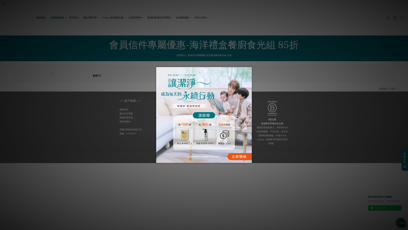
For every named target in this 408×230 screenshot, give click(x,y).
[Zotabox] (250, 160)
